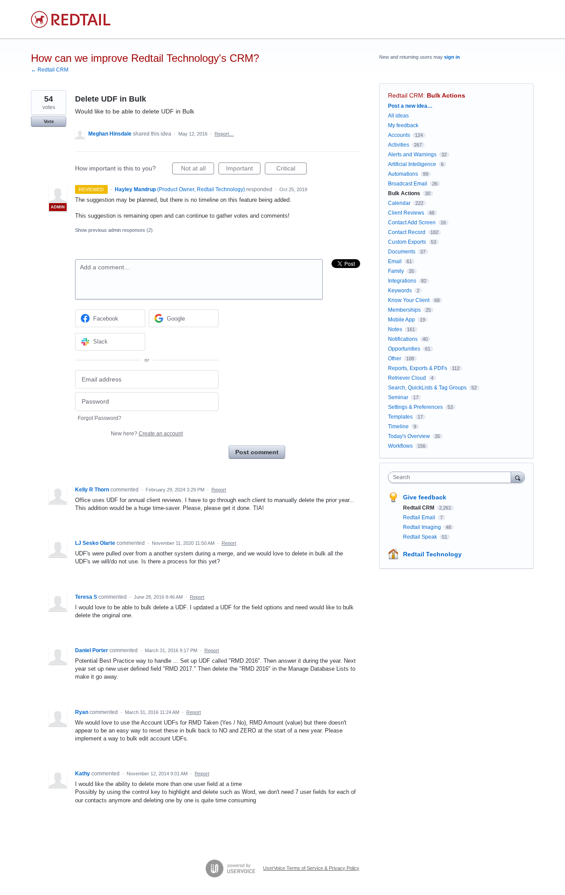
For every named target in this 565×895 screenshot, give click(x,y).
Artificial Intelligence (412, 164)
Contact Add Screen (412, 222)
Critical (291, 169)
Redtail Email (420, 517)
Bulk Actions (446, 95)
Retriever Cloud (407, 378)
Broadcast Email (407, 184)
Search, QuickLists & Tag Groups (427, 388)
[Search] (518, 477)
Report (218, 489)
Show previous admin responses (114, 230)
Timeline (398, 426)
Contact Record (407, 232)
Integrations (402, 281)
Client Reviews (406, 213)
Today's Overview (409, 436)
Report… (224, 133)
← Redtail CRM (49, 70)
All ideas (398, 116)
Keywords (400, 290)
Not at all (197, 169)
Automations (403, 174)
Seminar (398, 397)
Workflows (400, 446)
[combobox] (451, 477)
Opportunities (404, 349)
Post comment (257, 452)
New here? (147, 434)
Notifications (403, 339)
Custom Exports (407, 242)
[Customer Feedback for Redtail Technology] (70, 19)
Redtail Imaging (422, 527)
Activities (398, 145)
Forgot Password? (99, 418)
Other (394, 358)
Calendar (399, 203)
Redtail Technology (432, 554)
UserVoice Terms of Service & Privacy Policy (311, 868)
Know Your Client (408, 300)
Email (395, 261)
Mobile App (401, 320)
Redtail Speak (420, 537)
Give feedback (424, 497)
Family (396, 271)
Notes (395, 329)
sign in (452, 57)
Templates (400, 417)
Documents (401, 252)
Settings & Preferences (415, 407)
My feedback (403, 125)
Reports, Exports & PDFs (417, 368)
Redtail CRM (405, 95)
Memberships (404, 310)
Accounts (399, 135)
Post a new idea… (410, 106)
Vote (49, 121)
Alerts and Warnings (412, 154)
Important (243, 169)
